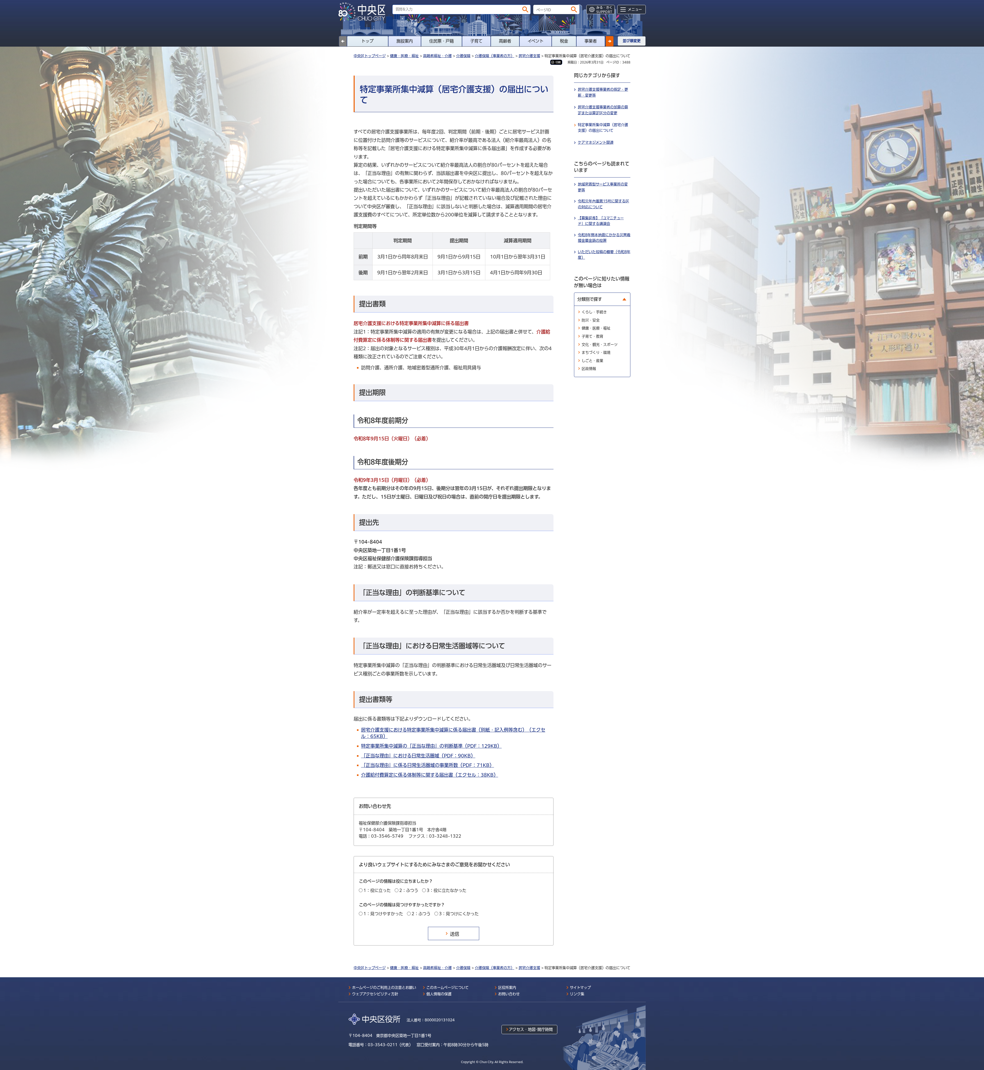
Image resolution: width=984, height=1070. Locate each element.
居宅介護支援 (529, 56)
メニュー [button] (635, 9)
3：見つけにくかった (459, 914)
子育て (476, 41)
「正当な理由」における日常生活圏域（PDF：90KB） (418, 755)
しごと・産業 (592, 360)
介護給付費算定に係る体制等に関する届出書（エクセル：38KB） (429, 775)
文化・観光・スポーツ (600, 344)
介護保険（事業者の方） (494, 56)
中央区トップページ (370, 56)
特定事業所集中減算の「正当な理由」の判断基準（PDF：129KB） (431, 746)
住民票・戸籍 (441, 41)
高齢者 (505, 41)
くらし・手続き (594, 312)
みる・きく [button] (604, 9)
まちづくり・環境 (596, 352)
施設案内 (404, 41)
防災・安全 (591, 320)
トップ (367, 41)
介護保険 (463, 56)
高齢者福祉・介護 (437, 56)
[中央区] (363, 11)
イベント (536, 41)
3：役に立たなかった (446, 890)
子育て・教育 (592, 336)
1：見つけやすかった (383, 914)
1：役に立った (377, 890)
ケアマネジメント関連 (595, 142)
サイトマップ (580, 987)
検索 (525, 9)
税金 (564, 41)
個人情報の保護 (439, 994)
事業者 (591, 41)
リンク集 (577, 994)
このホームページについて (447, 987)
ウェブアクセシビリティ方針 (375, 994)
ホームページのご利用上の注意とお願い (384, 987)
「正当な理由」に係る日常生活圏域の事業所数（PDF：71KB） (427, 765)
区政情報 (589, 368)
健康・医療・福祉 (404, 56)
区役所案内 (507, 987)
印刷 (558, 62)
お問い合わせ (509, 994)
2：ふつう (408, 890)
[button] (610, 41)
